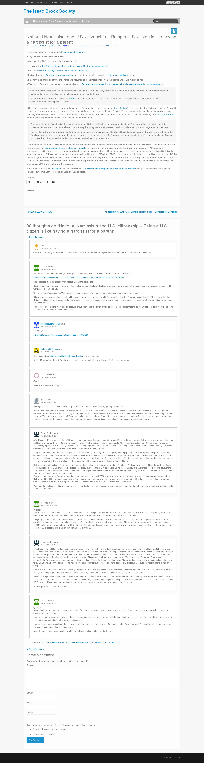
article (72, 98)
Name (30, 692)
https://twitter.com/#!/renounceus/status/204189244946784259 (60, 334)
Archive (85, 21)
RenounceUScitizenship (74, 51)
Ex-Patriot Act (120, 107)
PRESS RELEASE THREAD (40, 211)
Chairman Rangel (76, 147)
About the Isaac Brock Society (47, 21)
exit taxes (56, 168)
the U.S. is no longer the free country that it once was (62, 70)
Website (30, 712)
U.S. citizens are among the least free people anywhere (109, 168)
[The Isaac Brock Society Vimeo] (175, 2)
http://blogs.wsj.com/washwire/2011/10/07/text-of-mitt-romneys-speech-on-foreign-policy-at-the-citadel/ (78, 277)
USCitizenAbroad (57, 46)
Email (30, 702)
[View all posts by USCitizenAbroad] (65, 46)
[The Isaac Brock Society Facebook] (171, 2)
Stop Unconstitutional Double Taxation (66, 356)
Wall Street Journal (165, 114)
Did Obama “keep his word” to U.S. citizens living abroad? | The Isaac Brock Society (78, 642)
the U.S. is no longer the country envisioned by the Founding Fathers (75, 65)
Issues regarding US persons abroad (89, 46)
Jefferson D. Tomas (49, 349)
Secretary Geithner (54, 147)
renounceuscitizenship (50, 323)
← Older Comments (35, 237)
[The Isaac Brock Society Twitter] (178, 2)
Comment (31, 665)
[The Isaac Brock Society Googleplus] (167, 2)
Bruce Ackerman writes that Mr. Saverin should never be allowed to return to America (122, 84)
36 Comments (111, 46)
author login (71, 21)
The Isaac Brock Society (49, 11)
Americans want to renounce (60, 74)
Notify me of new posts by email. (44, 734)
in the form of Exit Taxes (117, 74)
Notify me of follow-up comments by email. (48, 729)
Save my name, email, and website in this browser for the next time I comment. (61, 725)
